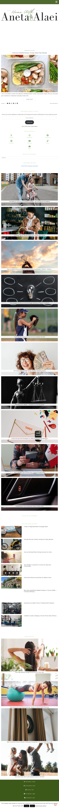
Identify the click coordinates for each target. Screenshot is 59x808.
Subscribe (29, 122)
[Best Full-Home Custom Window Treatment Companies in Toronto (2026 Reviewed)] (29, 724)
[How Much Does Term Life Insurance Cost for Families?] (29, 759)
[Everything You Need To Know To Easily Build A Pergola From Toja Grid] (11, 608)
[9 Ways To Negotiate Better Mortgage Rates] (11, 532)
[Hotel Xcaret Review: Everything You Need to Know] (11, 582)
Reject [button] (32, 805)
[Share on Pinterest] (14, 103)
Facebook (30, 793)
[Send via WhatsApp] (15, 103)
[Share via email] (8, 103)
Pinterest (30, 797)
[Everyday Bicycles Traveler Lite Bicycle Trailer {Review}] (11, 544)
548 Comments (54, 103)
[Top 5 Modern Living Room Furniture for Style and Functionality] (11, 570)
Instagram (30, 785)
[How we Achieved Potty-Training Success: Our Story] (11, 557)
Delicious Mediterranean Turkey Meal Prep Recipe (29, 53)
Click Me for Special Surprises (29, 166)
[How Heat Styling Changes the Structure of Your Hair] (29, 655)
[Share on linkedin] (17, 103)
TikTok (30, 789)
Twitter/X (30, 781)
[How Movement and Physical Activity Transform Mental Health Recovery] (29, 689)
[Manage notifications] (55, 804)
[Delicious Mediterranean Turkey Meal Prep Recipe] (29, 91)
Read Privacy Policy (40, 806)
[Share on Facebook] (10, 103)
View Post (29, 99)
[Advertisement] (29, 37)
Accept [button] (26, 805)
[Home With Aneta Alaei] (29, 14)
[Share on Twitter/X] (12, 103)
